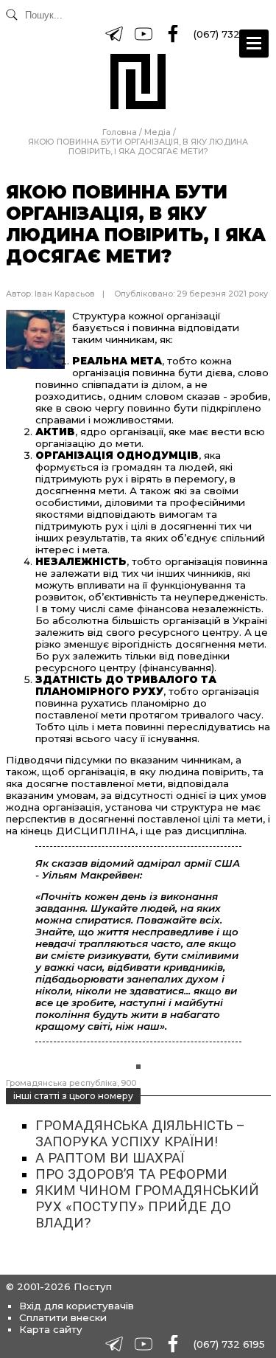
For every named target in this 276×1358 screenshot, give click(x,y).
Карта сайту (50, 1329)
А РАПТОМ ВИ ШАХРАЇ (109, 1158)
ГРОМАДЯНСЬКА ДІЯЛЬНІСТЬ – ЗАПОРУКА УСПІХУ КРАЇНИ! (140, 1134)
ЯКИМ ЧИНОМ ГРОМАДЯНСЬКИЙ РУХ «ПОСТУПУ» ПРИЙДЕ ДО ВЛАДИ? (147, 1206)
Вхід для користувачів (76, 1306)
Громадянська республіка (61, 1083)
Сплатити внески (63, 1317)
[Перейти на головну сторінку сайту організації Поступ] (138, 81)
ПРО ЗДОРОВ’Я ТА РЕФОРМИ (131, 1174)
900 (128, 1083)
